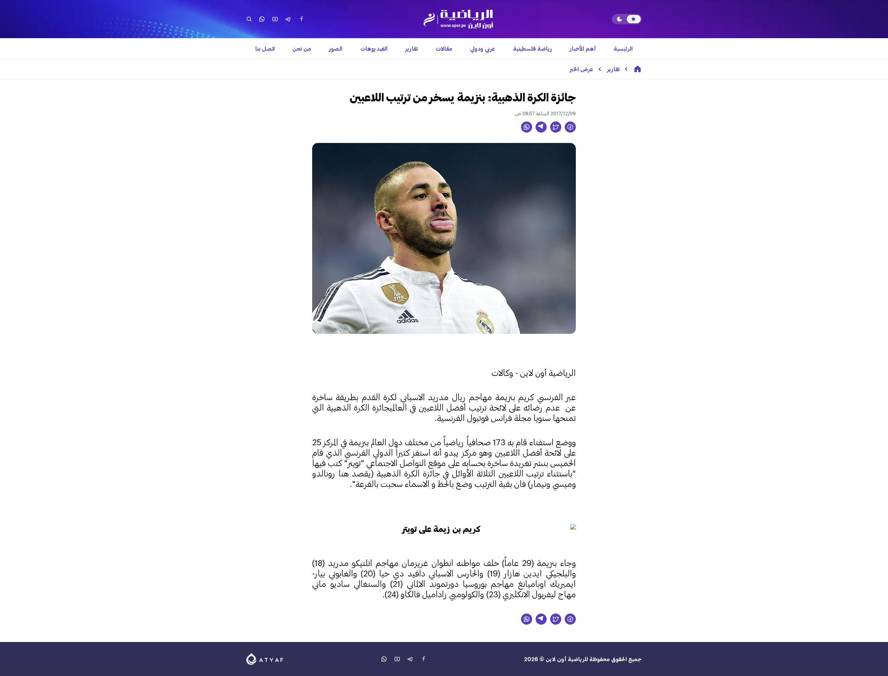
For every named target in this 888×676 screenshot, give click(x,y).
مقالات (444, 48)
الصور (335, 48)
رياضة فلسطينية (532, 48)
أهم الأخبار (583, 48)
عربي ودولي (482, 48)
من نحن (301, 48)
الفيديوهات (373, 48)
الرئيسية (623, 48)
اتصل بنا (265, 48)
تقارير (411, 48)
